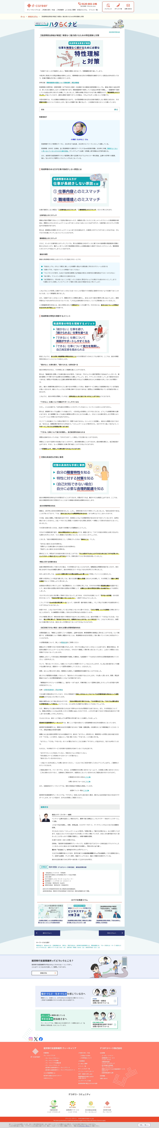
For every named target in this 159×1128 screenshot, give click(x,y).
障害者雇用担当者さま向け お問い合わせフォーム (103, 1025)
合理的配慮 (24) (57, 945)
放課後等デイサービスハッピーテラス (108, 1058)
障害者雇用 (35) (95, 945)
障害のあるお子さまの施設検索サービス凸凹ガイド (113, 1070)
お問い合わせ (104, 1078)
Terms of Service (97, 1120)
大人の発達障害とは (49, 1073)
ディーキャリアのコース (53, 1065)
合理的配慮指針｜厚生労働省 (53, 690)
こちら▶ (88, 777)
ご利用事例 (60, 10)
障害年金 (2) (39, 945)
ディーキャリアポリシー (53, 1058)
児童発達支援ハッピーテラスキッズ (108, 1062)
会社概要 (102, 1053)
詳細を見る (43, 973)
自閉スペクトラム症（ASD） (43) (56, 947)
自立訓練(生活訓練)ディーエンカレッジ (107, 1066)
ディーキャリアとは (33, 10)
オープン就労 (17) (116, 945)
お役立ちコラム (82, 10)
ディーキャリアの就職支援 (53, 1063)
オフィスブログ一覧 (84, 1069)
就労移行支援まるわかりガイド (53, 1075)
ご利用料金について (86, 1058)
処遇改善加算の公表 (107, 1073)
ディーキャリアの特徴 (52, 1060)
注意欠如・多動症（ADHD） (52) (75, 947)
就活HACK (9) (47, 945)
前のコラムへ (47, 933)
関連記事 (64, 642)
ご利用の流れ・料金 (48, 10)
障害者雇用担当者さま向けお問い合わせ (86, 1077)
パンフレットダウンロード (86, 1071)
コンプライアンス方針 (84, 1081)
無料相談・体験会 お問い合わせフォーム (101, 1001)
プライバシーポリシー (71, 1118)
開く (116, 109)
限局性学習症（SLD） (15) (93, 947)
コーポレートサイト (107, 1055)
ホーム (23, 16)
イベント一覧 (93, 10)
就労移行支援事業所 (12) (83, 945)
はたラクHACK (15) (41, 947)
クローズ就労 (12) (105, 945)
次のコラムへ (111, 933)
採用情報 (102, 1076)
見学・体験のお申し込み (85, 1074)
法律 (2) (64, 945)
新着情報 (46, 1053)
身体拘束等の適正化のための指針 (88, 1083)
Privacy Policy (86, 1120)
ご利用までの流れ (85, 1055)
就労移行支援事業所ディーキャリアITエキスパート (60, 1070)
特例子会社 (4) (71, 945)
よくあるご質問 (70, 10)
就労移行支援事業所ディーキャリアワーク (58, 1067)
